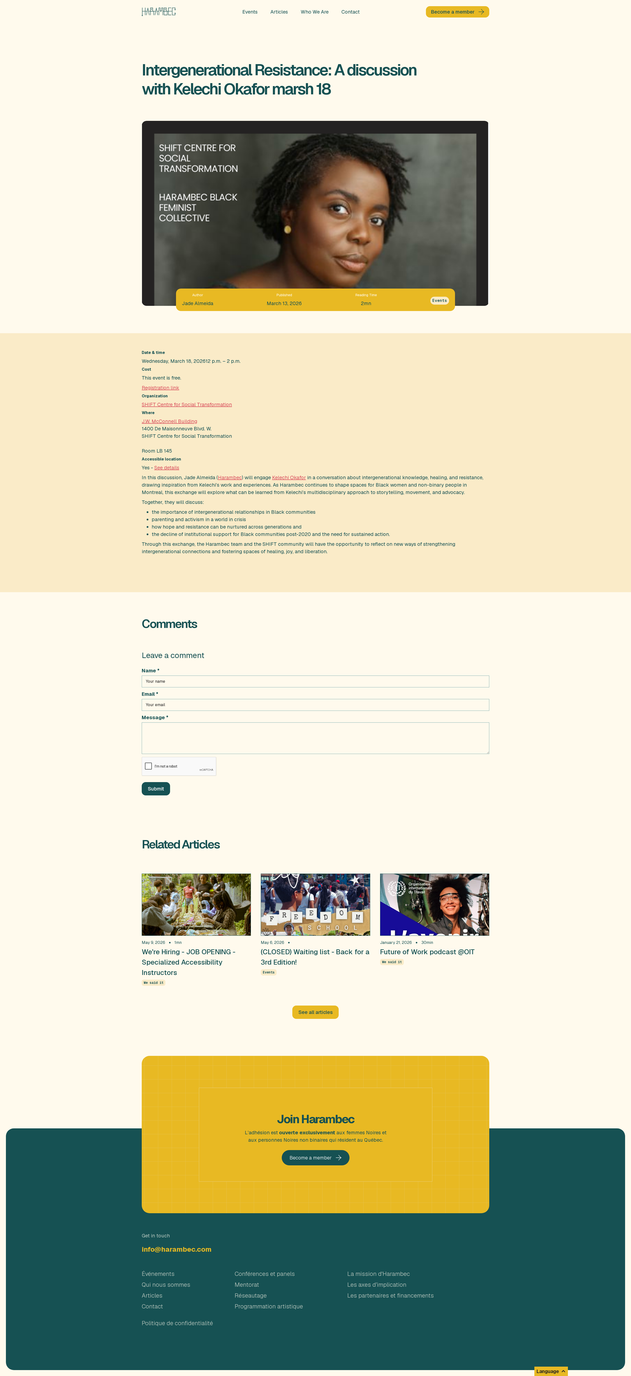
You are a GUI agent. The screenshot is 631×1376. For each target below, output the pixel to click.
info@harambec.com (176, 1249)
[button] (551, 1371)
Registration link (160, 388)
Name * (150, 670)
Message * (155, 717)
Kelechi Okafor (289, 477)
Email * (150, 694)
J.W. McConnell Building (169, 421)
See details (166, 467)
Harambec (230, 477)
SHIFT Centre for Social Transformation (187, 404)
